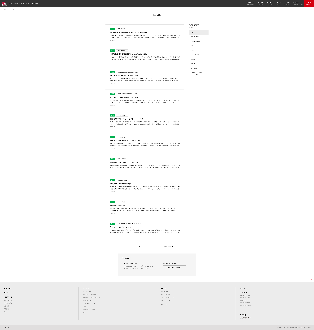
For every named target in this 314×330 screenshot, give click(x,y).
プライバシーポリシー (7, 327)
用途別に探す (164, 291)
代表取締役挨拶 (8, 303)
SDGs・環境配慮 (195, 54)
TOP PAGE (7, 288)
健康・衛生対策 (195, 36)
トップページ (7, 9)
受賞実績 (6, 309)
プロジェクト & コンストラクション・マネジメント (199, 73)
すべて (192, 32)
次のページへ (167, 246)
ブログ (84, 306)
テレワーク (193, 50)
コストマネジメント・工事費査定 (91, 297)
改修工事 (193, 63)
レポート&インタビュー (167, 300)
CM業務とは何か (87, 291)
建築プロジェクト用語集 (89, 309)
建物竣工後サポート (88, 300)
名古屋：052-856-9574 (131, 268)
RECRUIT (243, 288)
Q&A (84, 312)
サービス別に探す (165, 294)
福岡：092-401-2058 (147, 268)
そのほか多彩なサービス (89, 303)
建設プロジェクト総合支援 (89, 294)
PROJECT (164, 288)
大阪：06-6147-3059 (130, 266)
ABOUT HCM (8, 297)
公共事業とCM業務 (195, 41)
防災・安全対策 (195, 68)
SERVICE (86, 288)
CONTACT (243, 293)
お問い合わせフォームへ (246, 305)
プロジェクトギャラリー (167, 297)
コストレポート (195, 45)
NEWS (6, 293)
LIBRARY (164, 304)
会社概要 (6, 306)
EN (302, 4)
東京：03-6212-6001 (147, 266)
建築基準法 (193, 59)
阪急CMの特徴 (8, 300)
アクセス (6, 312)
